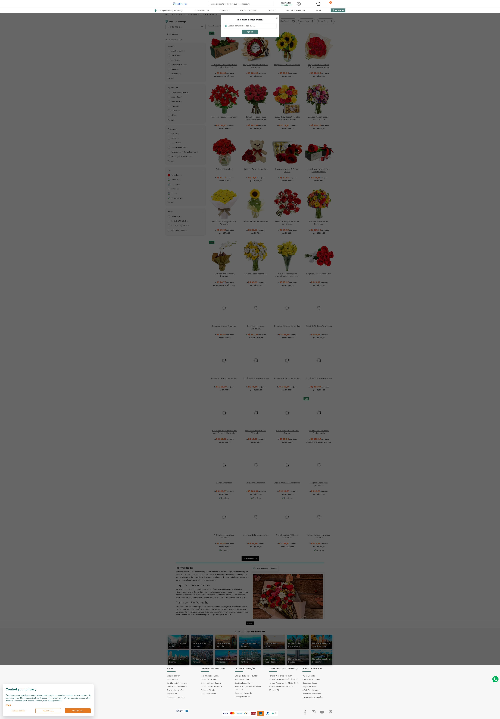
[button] (299, 4)
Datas (318, 10)
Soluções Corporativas (176, 697)
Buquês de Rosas (309, 683)
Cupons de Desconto (243, 693)
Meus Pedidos (173, 679)
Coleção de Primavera (311, 679)
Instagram (313, 712)
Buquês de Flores (248, 10)
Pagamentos (172, 693)
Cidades (271, 10)
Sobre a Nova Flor (242, 679)
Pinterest (330, 712)
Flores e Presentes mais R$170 (281, 686)
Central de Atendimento (177, 686)
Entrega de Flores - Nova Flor (246, 676)
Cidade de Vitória (208, 690)
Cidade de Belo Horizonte (211, 686)
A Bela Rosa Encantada (311, 690)
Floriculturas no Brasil (209, 676)
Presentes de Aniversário (312, 697)
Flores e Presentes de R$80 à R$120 (283, 679)
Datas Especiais (308, 676)
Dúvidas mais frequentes (177, 683)
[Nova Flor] (180, 3)
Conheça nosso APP (243, 696)
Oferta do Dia (274, 690)
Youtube (322, 712)
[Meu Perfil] (308, 4)
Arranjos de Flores (295, 10)
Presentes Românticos (311, 693)
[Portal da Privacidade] (182, 710)
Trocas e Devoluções (175, 690)
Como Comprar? (173, 676)
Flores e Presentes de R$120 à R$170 (283, 683)
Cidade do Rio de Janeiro (211, 683)
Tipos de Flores (201, 10)
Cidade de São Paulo (209, 679)
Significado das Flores (243, 683)
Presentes (224, 10)
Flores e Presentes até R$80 (280, 676)
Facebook (305, 712)
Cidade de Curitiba (208, 693)
